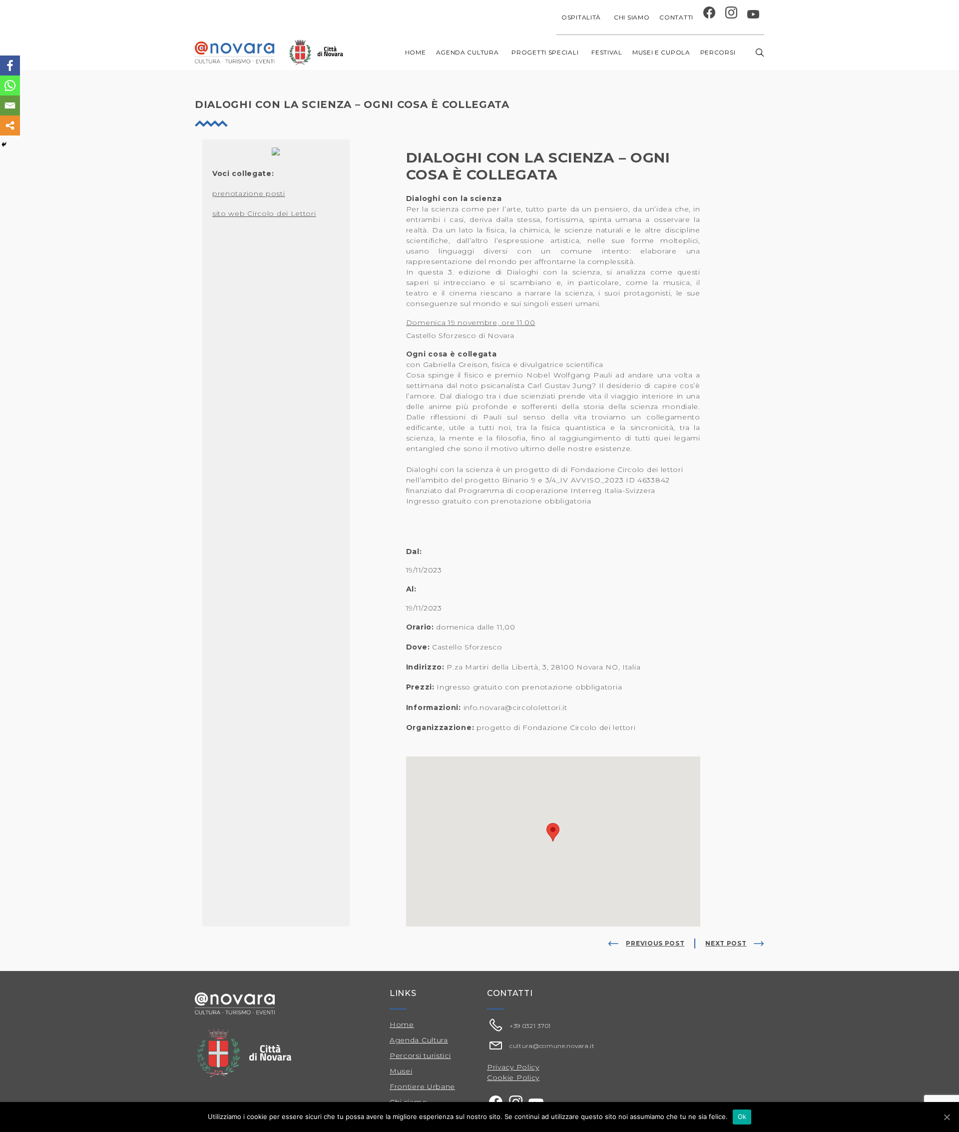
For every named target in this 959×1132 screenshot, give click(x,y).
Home (415, 52)
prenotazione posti (248, 193)
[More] (10, 126)
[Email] (10, 106)
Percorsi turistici (420, 1055)
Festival (606, 52)
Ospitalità (581, 17)
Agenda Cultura (419, 1040)
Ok (742, 1116)
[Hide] (4, 144)
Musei (401, 1071)
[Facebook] (10, 66)
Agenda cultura (467, 52)
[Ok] (947, 1117)
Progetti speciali (544, 52)
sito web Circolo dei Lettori (264, 213)
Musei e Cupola (661, 52)
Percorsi (718, 52)
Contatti (676, 17)
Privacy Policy (513, 1067)
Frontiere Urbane (422, 1086)
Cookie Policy (513, 1077)
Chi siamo (631, 17)
